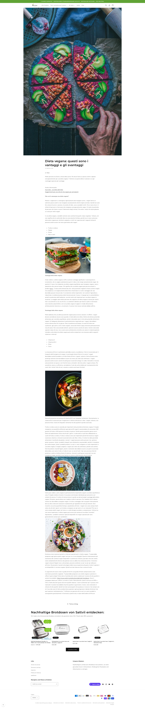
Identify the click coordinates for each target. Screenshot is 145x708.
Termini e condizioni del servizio (84, 702)
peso (51, 288)
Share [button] (48, 173)
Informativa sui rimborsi (58, 702)
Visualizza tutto (72, 649)
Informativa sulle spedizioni (99, 702)
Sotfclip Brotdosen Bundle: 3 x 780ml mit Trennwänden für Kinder (41, 642)
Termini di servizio (35, 664)
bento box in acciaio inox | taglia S (82, 641)
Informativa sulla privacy (70, 702)
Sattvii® (41, 703)
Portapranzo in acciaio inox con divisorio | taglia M (60, 642)
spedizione (33, 675)
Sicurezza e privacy (35, 667)
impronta (33, 670)
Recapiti (112, 704)
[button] (58, 5)
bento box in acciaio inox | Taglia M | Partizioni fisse (104, 642)
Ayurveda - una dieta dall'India (54, 190)
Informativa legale (110, 702)
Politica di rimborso (36, 672)
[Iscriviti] (56, 684)
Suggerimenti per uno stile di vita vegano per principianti (61, 192)
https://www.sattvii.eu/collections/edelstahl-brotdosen (73, 578)
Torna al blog (73, 604)
